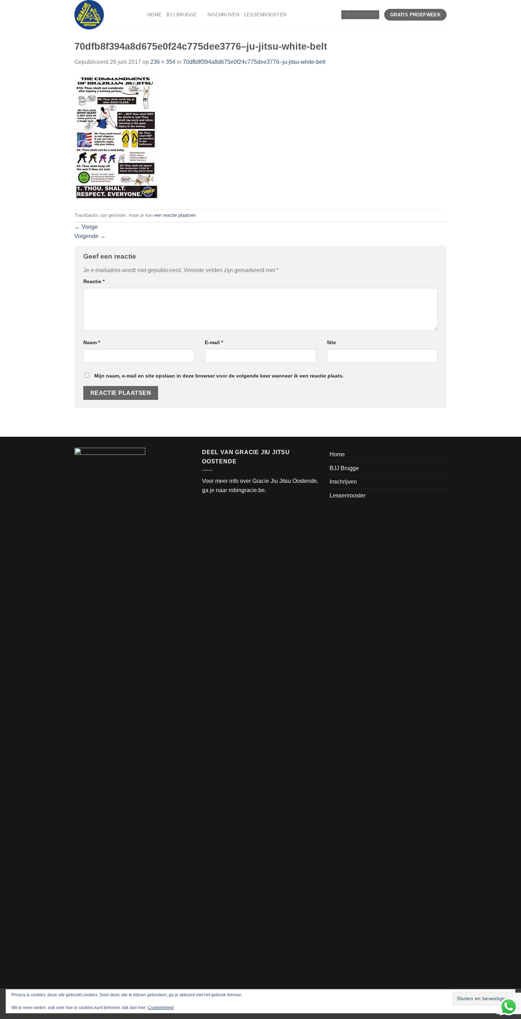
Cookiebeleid (161, 1007)
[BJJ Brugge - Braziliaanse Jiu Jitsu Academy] (105, 14)
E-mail (214, 342)
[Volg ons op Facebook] (313, 14)
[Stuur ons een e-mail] (332, 14)
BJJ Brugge (182, 14)
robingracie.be (247, 490)
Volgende (90, 236)
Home (154, 14)
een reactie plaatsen (175, 215)
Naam (91, 342)
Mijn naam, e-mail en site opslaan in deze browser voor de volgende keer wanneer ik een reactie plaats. (219, 376)
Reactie (94, 281)
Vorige (86, 227)
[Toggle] (444, 468)
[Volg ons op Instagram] (322, 14)
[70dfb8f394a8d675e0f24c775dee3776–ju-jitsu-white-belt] (116, 137)
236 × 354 (162, 62)
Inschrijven (223, 14)
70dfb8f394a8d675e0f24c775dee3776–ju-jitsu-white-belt (254, 62)
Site (331, 342)
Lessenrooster (265, 14)
